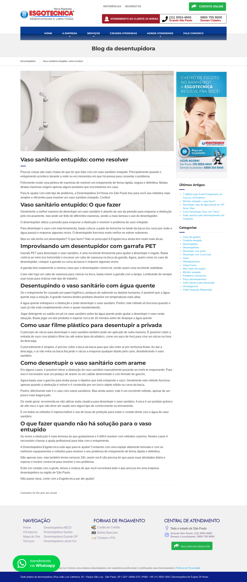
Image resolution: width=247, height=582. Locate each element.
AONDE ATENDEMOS (160, 33)
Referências (112, 6)
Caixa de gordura (192, 237)
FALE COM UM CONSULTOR (195, 546)
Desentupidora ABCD (58, 527)
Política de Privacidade (188, 568)
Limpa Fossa (189, 265)
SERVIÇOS (93, 33)
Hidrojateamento (191, 261)
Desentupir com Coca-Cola (197, 254)
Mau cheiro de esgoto (194, 268)
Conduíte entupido (192, 240)
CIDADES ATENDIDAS (123, 33)
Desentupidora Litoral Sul (60, 541)
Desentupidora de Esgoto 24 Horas (190, 576)
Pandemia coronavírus (194, 275)
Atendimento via (42, 563)
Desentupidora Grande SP (61, 536)
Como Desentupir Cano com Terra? (201, 211)
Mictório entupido (192, 272)
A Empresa (30, 532)
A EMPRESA (69, 33)
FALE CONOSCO (193, 33)
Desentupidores (191, 247)
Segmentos (133, 6)
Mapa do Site (31, 536)
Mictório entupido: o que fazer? (199, 201)
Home (27, 527)
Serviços (28, 541)
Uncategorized (190, 286)
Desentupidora (190, 244)
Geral (185, 258)
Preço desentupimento (194, 279)
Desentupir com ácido (194, 251)
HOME (48, 33)
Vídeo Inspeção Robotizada (197, 289)
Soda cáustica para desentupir (199, 282)
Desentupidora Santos (58, 532)
